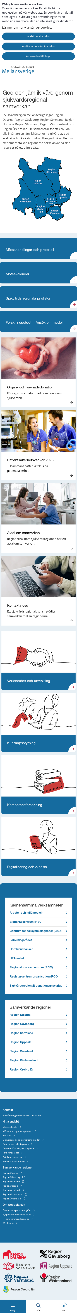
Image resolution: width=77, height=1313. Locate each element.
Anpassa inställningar (38, 56)
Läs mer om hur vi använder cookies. (27, 28)
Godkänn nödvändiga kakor (38, 46)
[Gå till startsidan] (18, 73)
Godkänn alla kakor (38, 36)
